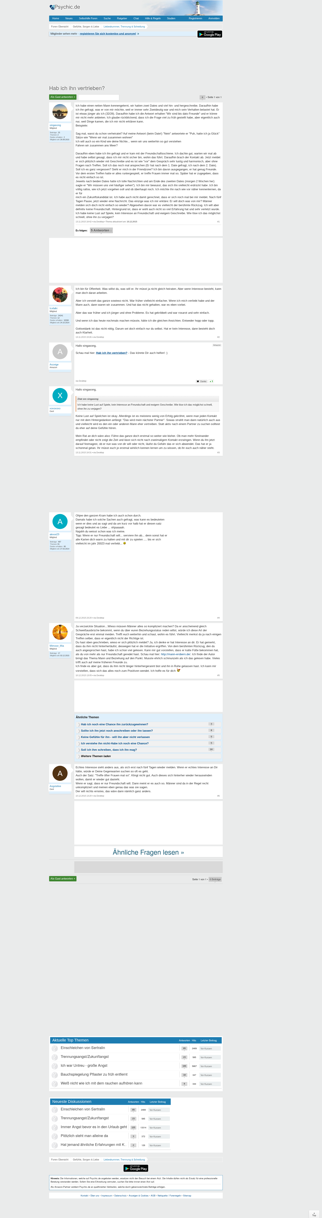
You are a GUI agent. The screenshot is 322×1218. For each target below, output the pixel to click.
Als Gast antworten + (62, 97)
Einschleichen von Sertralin (83, 1047)
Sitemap (187, 1195)
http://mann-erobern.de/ (175, 654)
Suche (107, 18)
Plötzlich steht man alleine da (84, 1135)
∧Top (314, 1214)
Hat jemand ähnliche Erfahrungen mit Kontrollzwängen (105, 1144)
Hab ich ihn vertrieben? (77, 88)
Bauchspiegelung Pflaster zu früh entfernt (94, 1074)
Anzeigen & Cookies (139, 1195)
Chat (136, 18)
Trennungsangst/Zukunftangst (85, 1056)
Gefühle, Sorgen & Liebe (86, 1159)
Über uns (94, 1195)
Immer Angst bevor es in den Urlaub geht (94, 1126)
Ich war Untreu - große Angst (84, 1065)
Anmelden (214, 18)
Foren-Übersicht (59, 1159)
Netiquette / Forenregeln (169, 1195)
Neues (69, 18)
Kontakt (84, 1195)
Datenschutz (120, 1195)
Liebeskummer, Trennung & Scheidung (124, 1159)
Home (55, 18)
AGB (153, 1195)
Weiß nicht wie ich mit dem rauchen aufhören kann (101, 1082)
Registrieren (195, 18)
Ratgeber (122, 18)
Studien (171, 18)
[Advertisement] (148, 822)
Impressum (106, 1195)
